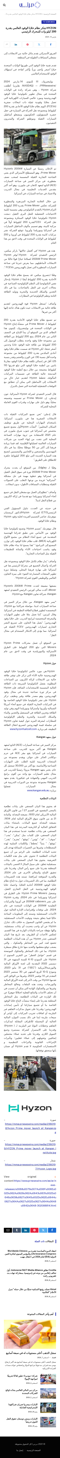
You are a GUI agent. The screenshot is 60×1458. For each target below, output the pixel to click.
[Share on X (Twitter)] (39, 44)
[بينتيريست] (27, 44)
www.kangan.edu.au (38, 790)
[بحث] (4, 5)
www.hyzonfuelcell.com (23, 729)
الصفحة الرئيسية (50, 14)
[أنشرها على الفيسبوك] (50, 44)
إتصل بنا (19, 1450)
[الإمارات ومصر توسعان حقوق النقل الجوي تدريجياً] (48, 1422)
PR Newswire (49, 22)
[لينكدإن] (15, 44)
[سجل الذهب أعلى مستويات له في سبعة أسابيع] (30, 1334)
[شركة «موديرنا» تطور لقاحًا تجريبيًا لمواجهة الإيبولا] (48, 1379)
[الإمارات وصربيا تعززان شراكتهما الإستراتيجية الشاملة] (48, 1408)
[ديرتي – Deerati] (30, 5)
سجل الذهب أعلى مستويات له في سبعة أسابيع (31, 1352)
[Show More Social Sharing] (7, 44)
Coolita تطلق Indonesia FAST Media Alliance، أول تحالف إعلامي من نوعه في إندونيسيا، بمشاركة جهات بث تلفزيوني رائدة (31, 1273)
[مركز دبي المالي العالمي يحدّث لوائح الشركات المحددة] (48, 1393)
